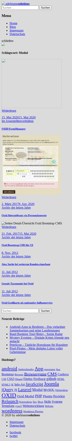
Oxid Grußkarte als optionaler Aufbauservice (27, 302)
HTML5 (6, 384)
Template (8, 406)
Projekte (59, 396)
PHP (38, 396)
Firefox (28, 379)
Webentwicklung (33, 405)
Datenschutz (17, 34)
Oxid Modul (25, 396)
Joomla (51, 384)
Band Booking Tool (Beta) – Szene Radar (36, 334)
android (9, 368)
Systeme (57, 401)
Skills (47, 401)
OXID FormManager (14, 128)
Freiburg (39, 379)
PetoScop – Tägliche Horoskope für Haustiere (39, 344)
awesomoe (49, 369)
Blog (13, 27)
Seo (35, 401)
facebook (15, 432)
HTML (61, 379)
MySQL (48, 390)
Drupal (19, 379)
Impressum (16, 30)
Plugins (47, 396)
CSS (4, 379)
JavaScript (34, 384)
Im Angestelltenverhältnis (18, 121)
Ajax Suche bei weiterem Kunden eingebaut (26, 264)
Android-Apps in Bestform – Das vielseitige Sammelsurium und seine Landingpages (37, 328)
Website (49, 405)
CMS (52, 373)
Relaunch (10, 401)
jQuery (7, 389)
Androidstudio (26, 369)
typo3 (18, 405)
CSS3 (10, 379)
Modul (37, 390)
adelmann (17, 3)
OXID (9, 395)
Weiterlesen (9, 110)
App (39, 368)
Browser (19, 374)
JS (15, 390)
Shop (40, 401)
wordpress (12, 410)
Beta (58, 369)
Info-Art (19, 384)
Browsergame (35, 374)
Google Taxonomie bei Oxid (17, 283)
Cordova (63, 374)
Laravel (24, 389)
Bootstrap (8, 374)
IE (12, 384)
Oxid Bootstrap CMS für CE (17, 245)
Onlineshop (61, 390)
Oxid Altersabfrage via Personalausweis (24, 215)
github (51, 379)
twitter (14, 436)
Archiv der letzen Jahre (16, 207)
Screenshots (25, 401)
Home (13, 23)
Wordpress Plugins (33, 411)
